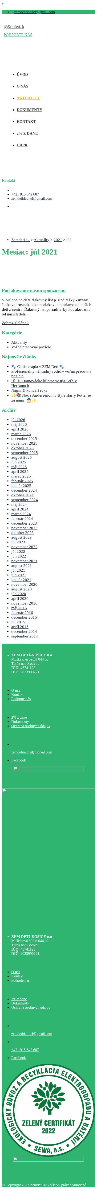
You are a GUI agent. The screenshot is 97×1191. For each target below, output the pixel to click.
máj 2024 (19, 504)
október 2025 (22, 448)
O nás (15, 690)
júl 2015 (18, 622)
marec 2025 (21, 476)
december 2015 (24, 617)
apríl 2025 (19, 471)
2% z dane (19, 717)
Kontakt (17, 695)
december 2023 (24, 523)
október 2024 (22, 495)
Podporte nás (21, 699)
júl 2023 (18, 542)
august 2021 (21, 565)
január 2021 (21, 580)
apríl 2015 (19, 627)
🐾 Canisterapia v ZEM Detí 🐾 (37, 366)
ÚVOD (22, 74)
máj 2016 (19, 608)
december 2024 (24, 490)
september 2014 (24, 636)
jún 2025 (18, 462)
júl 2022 (18, 551)
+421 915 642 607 (25, 194)
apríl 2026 (19, 429)
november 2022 (24, 547)
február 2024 (22, 518)
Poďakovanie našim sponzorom (34, 290)
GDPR (22, 145)
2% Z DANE (27, 133)
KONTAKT (26, 121)
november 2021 (24, 561)
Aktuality (19, 342)
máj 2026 (19, 424)
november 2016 (24, 603)
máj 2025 (19, 467)
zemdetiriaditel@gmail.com (34, 12)
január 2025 (21, 485)
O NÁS (22, 86)
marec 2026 (21, 434)
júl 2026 (18, 420)
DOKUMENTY (29, 110)
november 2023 (24, 528)
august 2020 (21, 589)
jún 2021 (18, 575)
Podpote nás (20, 980)
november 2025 (24, 443)
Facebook (18, 760)
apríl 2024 (19, 509)
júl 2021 (18, 570)
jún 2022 (18, 556)
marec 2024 (21, 514)
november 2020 (24, 584)
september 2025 (24, 452)
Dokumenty (20, 722)
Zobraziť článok (15, 323)
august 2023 (21, 537)
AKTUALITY (28, 98)
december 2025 (24, 438)
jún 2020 (18, 594)
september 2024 (24, 500)
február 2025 (22, 481)
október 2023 (22, 532)
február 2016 (22, 612)
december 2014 (24, 631)
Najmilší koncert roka (29, 390)
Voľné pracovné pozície (31, 347)
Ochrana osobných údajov (30, 726)
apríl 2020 (19, 598)
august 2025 (21, 457)
